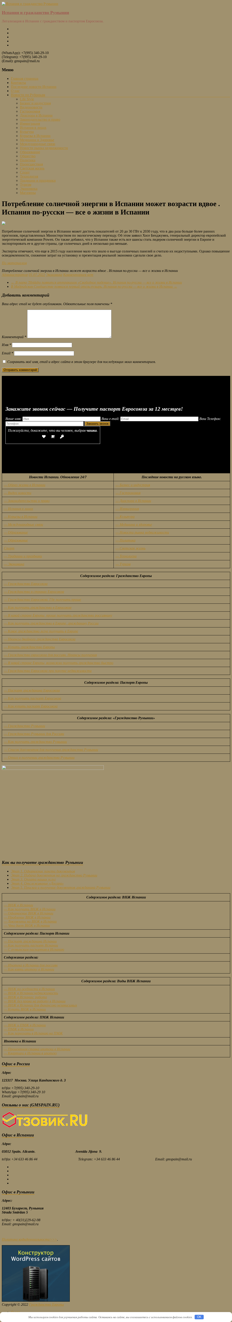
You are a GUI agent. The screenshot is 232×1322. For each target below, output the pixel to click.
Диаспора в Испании (36, 115)
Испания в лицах (33, 128)
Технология (29, 176)
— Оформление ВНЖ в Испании (28, 913)
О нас (15, 91)
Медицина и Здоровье (37, 140)
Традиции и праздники (38, 180)
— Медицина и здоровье (134, 524)
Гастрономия (30, 111)
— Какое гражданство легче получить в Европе (41, 631)
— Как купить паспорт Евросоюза (31, 706)
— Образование (16, 532)
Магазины (28, 193)
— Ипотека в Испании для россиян (31, 965)
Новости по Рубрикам (28, 95)
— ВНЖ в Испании (18, 905)
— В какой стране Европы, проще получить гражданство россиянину (58, 615)
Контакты (18, 83)
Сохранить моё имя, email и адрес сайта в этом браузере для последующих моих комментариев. (81, 362)
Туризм (25, 184)
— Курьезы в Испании (20, 516)
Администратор (15, 275)
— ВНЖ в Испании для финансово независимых (40, 1005)
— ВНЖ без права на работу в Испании (34, 1001)
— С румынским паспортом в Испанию (34, 949)
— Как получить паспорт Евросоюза (32, 698)
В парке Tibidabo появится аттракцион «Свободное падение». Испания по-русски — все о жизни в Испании (96, 282)
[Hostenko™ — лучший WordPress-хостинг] (36, 1300)
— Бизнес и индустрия (133, 485)
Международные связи (37, 144)
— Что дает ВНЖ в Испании (27, 925)
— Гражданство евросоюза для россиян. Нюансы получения (50, 655)
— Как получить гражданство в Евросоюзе (38, 607)
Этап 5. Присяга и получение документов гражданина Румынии (60, 887)
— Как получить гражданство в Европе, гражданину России (51, 623)
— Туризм (123, 564)
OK (199, 1317)
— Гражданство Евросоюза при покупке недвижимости (48, 671)
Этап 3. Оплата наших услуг (33, 879)
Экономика (28, 189)
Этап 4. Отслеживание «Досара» (37, 883)
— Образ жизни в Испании (24, 485)
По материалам (14, 263)
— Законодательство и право (27, 501)
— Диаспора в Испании (133, 501)
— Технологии (126, 556)
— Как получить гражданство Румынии (35, 742)
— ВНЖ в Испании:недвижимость (31, 993)
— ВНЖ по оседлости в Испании (29, 989)
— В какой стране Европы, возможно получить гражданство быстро (58, 663)
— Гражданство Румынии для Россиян (34, 734)
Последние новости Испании (33, 87)
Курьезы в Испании (35, 136)
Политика (27, 160)
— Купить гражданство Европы (29, 647)
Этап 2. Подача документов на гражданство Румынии (54, 875)
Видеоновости (31, 107)
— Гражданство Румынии (24, 726)
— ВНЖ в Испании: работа (25, 997)
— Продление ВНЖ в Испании (27, 917)
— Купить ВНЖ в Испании (25, 1009)
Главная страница (24, 78)
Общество (28, 156)
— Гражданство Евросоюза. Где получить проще (42, 599)
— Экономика (14, 564)
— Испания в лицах (18, 509)
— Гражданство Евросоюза (26, 584)
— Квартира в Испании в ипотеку (30, 1053)
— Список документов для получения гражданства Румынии (51, 750)
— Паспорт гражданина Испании (30, 941)
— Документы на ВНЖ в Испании (30, 921)
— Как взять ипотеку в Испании (29, 969)
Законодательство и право (40, 119)
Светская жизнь (32, 168)
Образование (30, 152)
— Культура (125, 516)
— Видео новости (17, 493)
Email (7, 353)
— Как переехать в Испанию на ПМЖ (33, 1033)
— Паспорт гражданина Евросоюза (32, 690)
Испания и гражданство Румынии (35, 12)
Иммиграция (30, 123)
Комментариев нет (78, 275)
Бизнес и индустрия (35, 103)
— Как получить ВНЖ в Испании (30, 909)
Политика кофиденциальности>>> (29, 1239)
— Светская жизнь (130, 548)
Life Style (27, 99)
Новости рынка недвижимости (44, 148)
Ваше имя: (13, 419)
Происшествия (31, 164)
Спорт (25, 172)
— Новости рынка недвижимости (142, 532)
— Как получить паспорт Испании (31, 945)
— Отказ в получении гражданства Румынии (39, 757)
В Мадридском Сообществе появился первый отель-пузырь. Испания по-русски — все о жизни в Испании (94, 286)
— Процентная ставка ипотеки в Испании (37, 1049)
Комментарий (14, 337)
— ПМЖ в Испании (19, 1029)
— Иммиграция (127, 509)
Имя (6, 345)
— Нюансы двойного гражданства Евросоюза (39, 639)
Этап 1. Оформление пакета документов (43, 871)
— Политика (125, 540)
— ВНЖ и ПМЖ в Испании (25, 1025)
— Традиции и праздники (23, 556)
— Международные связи (23, 524)
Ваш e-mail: (111, 419)
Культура (27, 132)
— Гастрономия (128, 493)
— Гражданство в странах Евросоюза (34, 592)
